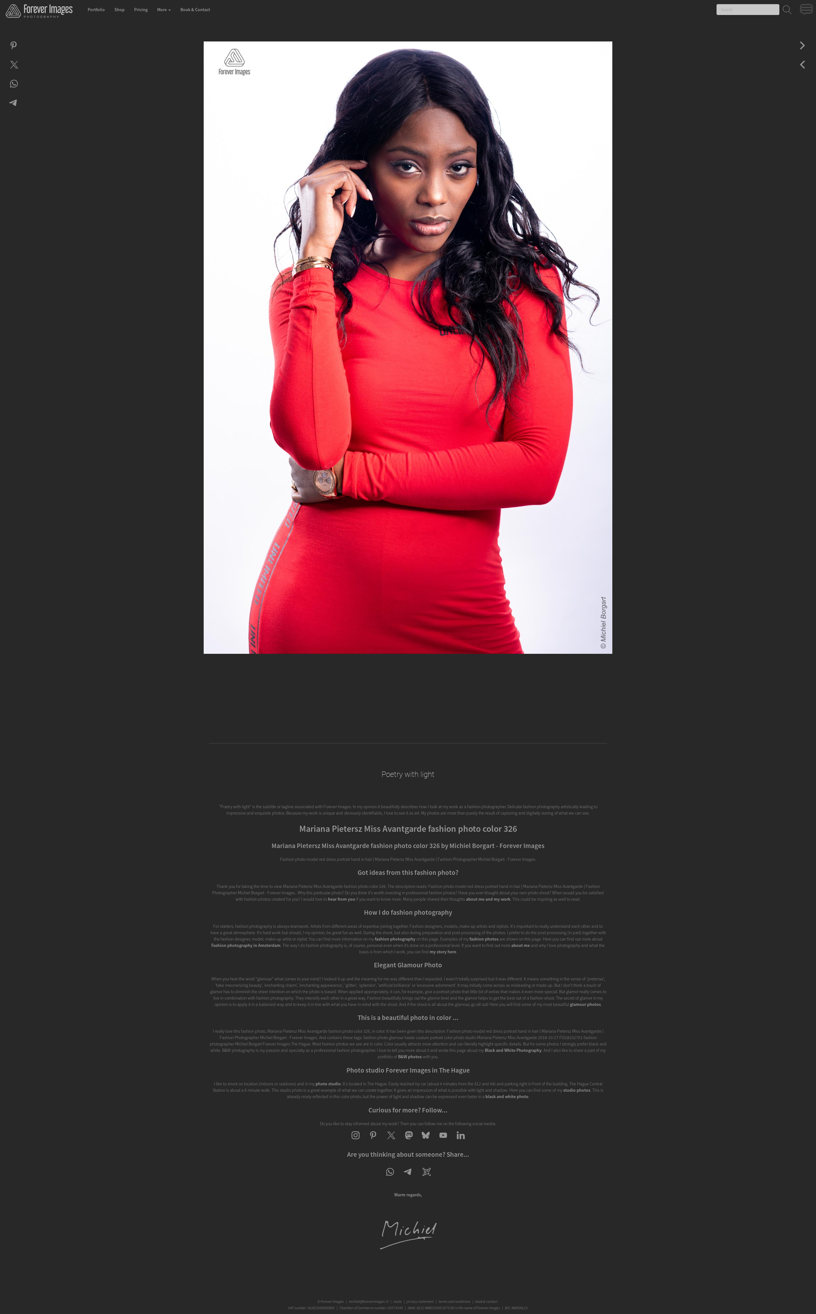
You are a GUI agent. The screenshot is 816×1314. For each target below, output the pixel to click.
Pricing (141, 9)
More (162, 9)
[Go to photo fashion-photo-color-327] (802, 70)
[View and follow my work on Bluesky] (425, 1141)
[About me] (408, 1249)
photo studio (328, 1084)
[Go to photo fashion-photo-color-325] (802, 51)
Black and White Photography (513, 1050)
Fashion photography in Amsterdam (245, 945)
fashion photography (395, 939)
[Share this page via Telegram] (408, 1177)
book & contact (486, 1301)
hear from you (341, 899)
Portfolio (96, 9)
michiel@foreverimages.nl (369, 1301)
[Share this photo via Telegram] (13, 108)
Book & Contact (195, 9)
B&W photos (410, 1056)
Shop (119, 9)
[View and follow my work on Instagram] (355, 1141)
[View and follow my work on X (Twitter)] (390, 1141)
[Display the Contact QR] (426, 1177)
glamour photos (585, 1004)
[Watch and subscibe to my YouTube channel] (443, 1141)
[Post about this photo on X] (13, 70)
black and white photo (506, 1096)
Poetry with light (408, 774)
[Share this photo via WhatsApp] (13, 89)
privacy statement (420, 1301)
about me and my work (488, 899)
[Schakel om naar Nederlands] (807, 11)
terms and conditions (454, 1301)
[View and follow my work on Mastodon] (408, 1141)
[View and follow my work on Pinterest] (373, 1141)
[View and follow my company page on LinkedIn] (461, 1141)
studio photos (576, 1090)
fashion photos (484, 939)
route (397, 1301)
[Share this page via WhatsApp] (389, 1177)
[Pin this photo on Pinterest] (13, 51)
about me (520, 945)
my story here (443, 952)
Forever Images (333, 1301)
